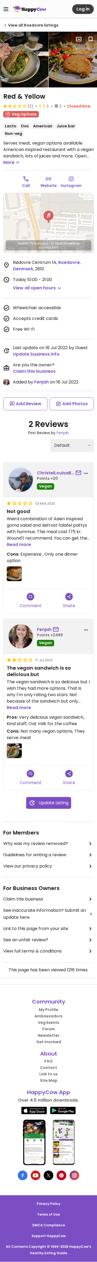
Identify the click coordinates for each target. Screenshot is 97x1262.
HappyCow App (48, 1092)
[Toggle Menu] (6, 9)
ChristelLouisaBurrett (55, 473)
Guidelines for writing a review (34, 855)
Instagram (71, 185)
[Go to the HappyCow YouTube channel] (35, 1175)
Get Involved (48, 1042)
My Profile (48, 1009)
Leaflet (23, 243)
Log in (83, 9)
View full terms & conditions (32, 951)
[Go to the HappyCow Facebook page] (22, 1175)
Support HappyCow (49, 1236)
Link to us (48, 1074)
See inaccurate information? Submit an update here (44, 913)
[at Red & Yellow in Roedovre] (14, 573)
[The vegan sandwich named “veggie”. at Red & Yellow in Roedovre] (24, 59)
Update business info (36, 354)
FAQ (48, 1061)
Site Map (48, 1080)
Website (48, 185)
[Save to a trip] (78, 39)
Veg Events (48, 1022)
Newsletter (49, 1035)
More (9, 162)
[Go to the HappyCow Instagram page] (74, 1175)
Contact (48, 1067)
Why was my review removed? (35, 843)
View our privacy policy (27, 866)
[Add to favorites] (90, 39)
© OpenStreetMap (65, 243)
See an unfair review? (25, 940)
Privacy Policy (48, 1203)
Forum (48, 1029)
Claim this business (34, 371)
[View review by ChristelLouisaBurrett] (21, 480)
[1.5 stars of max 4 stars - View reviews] (15, 106)
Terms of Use (48, 1214)
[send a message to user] (79, 473)
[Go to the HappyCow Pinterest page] (61, 1175)
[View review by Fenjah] (21, 636)
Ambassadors (48, 1016)
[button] (48, 217)
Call (26, 185)
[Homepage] (29, 9)
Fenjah (41, 382)
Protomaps (39, 243)
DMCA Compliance (48, 1225)
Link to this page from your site (35, 928)
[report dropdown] (86, 473)
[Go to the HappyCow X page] (48, 1175)
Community (48, 1001)
